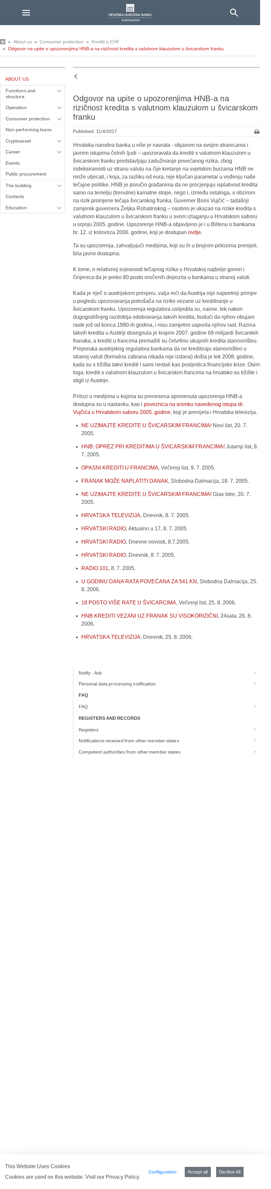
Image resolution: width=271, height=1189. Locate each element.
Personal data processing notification (117, 683)
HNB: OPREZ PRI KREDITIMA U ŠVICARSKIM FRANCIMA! (153, 446)
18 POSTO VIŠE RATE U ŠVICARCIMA (128, 602)
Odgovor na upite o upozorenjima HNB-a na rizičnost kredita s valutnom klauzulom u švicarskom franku (116, 48)
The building (18, 185)
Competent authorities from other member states (130, 752)
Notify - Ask (90, 673)
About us (22, 41)
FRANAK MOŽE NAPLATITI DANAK (124, 481)
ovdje (194, 232)
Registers (89, 729)
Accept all (198, 1171)
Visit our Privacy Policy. (112, 1177)
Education (16, 207)
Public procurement (26, 174)
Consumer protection (62, 41)
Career (13, 151)
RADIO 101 (94, 568)
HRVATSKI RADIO (103, 528)
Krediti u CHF (106, 41)
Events (13, 163)
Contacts (15, 196)
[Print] (257, 132)
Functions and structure (20, 93)
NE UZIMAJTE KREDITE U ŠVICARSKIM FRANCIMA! (146, 425)
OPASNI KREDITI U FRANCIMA (119, 468)
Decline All (230, 1171)
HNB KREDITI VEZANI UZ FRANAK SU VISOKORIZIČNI (149, 616)
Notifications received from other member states (129, 740)
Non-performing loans (29, 129)
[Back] (75, 77)
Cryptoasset (18, 141)
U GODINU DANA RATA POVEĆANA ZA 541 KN (139, 581)
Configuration (162, 1171)
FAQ (83, 706)
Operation (16, 107)
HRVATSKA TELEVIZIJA (110, 515)
